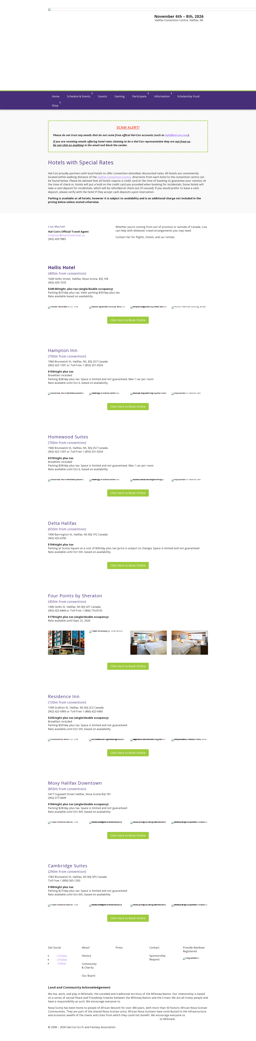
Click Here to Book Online (128, 320)
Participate (139, 96)
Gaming (120, 96)
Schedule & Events (78, 96)
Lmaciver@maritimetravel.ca (66, 235)
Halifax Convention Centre (114, 177)
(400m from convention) (67, 273)
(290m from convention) (67, 872)
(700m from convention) (67, 356)
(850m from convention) (67, 789)
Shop (55, 105)
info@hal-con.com (176, 135)
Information (162, 96)
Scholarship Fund (188, 96)
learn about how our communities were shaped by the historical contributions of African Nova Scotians (127, 1017)
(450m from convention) (67, 602)
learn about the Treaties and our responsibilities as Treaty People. (163, 1001)
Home (55, 96)
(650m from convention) (67, 529)
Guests (102, 96)
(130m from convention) (67, 702)
